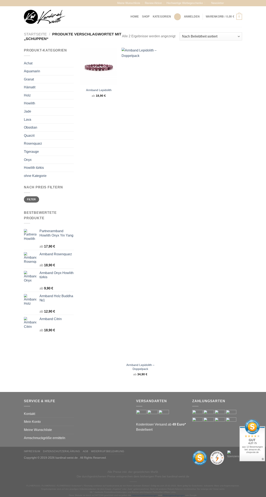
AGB (85, 451)
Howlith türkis (34, 167)
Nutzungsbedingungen (174, 495)
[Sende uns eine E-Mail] (240, 3)
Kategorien (162, 16)
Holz (27, 95)
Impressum (32, 451)
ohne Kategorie (35, 176)
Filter (31, 199)
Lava (27, 119)
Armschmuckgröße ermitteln (44, 438)
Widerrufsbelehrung (107, 451)
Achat (28, 63)
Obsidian (30, 127)
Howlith (29, 103)
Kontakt (29, 414)
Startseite (35, 34)
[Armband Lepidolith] (98, 66)
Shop (146, 16)
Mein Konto (32, 421)
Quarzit (29, 135)
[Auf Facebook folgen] (228, 3)
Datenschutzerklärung (61, 451)
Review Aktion (153, 3)
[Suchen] (177, 16)
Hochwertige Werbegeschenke (184, 3)
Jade (27, 111)
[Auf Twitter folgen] (236, 3)
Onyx (28, 159)
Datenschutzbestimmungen (145, 495)
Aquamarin (32, 71)
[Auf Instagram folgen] (232, 3)
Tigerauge (31, 151)
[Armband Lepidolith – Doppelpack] (140, 204)
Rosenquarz (33, 143)
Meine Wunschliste (128, 3)
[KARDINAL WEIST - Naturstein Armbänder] (44, 17)
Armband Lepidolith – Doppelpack (140, 367)
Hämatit (29, 87)
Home (135, 16)
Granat (29, 79)
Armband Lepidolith (99, 90)
